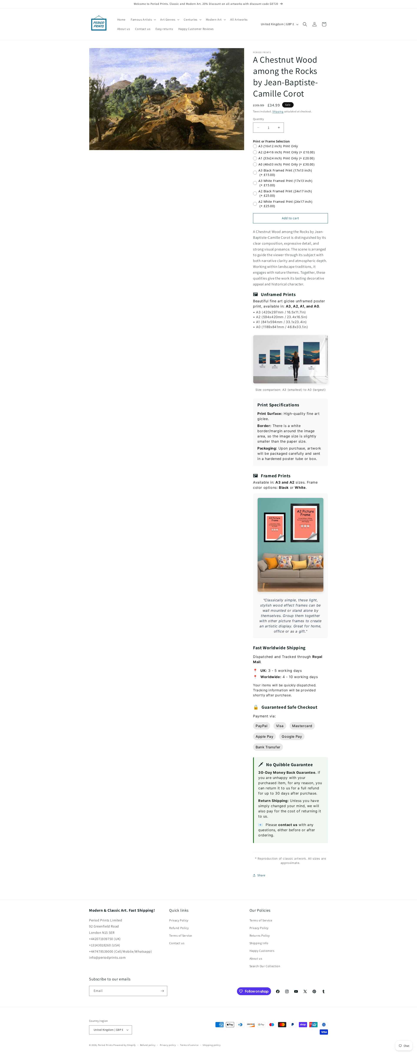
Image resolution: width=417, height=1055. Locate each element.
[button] (143, 19)
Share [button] (261, 875)
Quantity (258, 119)
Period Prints (105, 1045)
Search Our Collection (265, 966)
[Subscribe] (162, 991)
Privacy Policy (178, 920)
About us (256, 958)
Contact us (176, 943)
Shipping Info (259, 943)
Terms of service (189, 1045)
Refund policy (148, 1045)
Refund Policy (179, 928)
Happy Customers (262, 951)
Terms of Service (180, 935)
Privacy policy (168, 1045)
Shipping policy (212, 1045)
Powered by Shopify (124, 1045)
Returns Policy (260, 935)
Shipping (277, 111)
